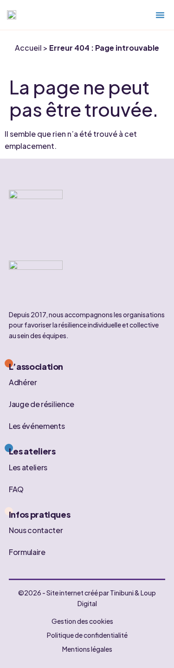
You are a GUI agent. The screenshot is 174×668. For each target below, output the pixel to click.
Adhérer (23, 382)
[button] (160, 15)
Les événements (37, 426)
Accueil (28, 48)
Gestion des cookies (82, 621)
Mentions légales (87, 649)
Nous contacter (36, 530)
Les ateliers (28, 467)
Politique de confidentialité (87, 635)
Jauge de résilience (41, 404)
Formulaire (27, 552)
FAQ (16, 489)
